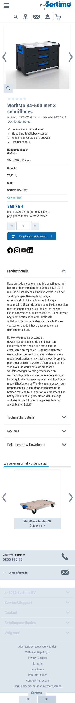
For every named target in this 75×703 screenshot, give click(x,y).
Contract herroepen (37, 680)
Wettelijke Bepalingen (37, 652)
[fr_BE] (28, 699)
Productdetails (17, 271)
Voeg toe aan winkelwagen (33, 236)
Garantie (38, 663)
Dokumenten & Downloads (26, 445)
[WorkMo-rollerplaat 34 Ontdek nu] (37, 485)
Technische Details (20, 417)
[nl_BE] (47, 699)
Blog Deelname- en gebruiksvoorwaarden (37, 686)
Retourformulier (37, 675)
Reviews (13, 431)
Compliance (37, 669)
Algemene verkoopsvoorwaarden (37, 646)
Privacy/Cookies (37, 658)
